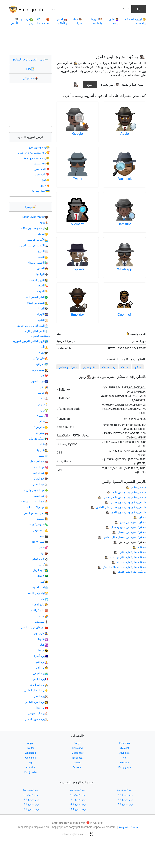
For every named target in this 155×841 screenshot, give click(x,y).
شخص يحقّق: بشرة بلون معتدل (125, 502)
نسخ (90, 84)
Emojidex (77, 314)
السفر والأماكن (62, 21)
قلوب (43, 547)
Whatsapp (124, 269)
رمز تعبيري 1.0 (30, 789)
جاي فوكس (40, 358)
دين (44, 398)
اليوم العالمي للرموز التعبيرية (30, 341)
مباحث (125, 367)
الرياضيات (41, 274)
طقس (43, 455)
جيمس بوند (40, 369)
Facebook (124, 178)
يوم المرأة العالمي (36, 702)
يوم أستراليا (40, 656)
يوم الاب (41, 667)
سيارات (42, 433)
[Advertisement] (77, 41)
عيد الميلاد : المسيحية (34, 501)
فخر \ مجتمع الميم (36, 513)
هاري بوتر (41, 633)
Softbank (124, 762)
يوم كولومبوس (38, 713)
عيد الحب (41, 467)
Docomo (77, 767)
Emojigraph (30, 9)
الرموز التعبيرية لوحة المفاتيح (30, 59)
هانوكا (43, 639)
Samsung (125, 223)
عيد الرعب (40, 473)
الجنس (42, 268)
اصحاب (42, 234)
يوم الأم (42, 662)
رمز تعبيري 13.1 (30, 804)
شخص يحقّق (136, 487)
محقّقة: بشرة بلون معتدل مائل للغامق (121, 567)
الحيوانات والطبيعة (95, 21)
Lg (30, 762)
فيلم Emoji (40, 541)
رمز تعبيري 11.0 (124, 794)
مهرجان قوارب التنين (34, 627)
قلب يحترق (41, 169)
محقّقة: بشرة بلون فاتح (130, 552)
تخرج (43, 352)
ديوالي (43, 404)
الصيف (42, 291)
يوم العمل (41, 696)
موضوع (30, 207)
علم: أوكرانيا (40, 190)
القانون (42, 320)
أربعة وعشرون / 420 (34, 228)
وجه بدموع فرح (39, 147)
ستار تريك (40, 427)
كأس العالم (40, 558)
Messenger (77, 752)
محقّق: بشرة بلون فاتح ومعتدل (126, 527)
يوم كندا (42, 707)
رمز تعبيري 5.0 (77, 794)
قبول (45, 180)
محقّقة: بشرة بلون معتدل (129, 562)
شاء (38, 21)
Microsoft (77, 223)
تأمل (44, 347)
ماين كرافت (39, 610)
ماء (44, 599)
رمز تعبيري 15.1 (30, 809)
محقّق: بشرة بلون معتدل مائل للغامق (122, 537)
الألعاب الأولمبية (37, 239)
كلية (44, 581)
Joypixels (77, 269)
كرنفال (42, 576)
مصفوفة (41, 622)
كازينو (43, 564)
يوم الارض (40, 673)
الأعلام (14, 21)
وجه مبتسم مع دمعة (36, 158)
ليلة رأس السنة (38, 593)
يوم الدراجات (39, 684)
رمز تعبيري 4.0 (30, 794)
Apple (124, 133)
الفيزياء (42, 314)
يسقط (43, 650)
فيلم (44, 536)
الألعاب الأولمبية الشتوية (33, 245)
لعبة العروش (39, 587)
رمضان (42, 415)
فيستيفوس (40, 530)
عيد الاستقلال (39, 461)
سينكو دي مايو (38, 438)
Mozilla (77, 762)
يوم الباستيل (39, 679)
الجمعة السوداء (38, 262)
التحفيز (42, 257)
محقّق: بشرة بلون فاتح (130, 522)
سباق (43, 421)
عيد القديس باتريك (36, 490)
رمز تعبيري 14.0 (77, 804)
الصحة (42, 285)
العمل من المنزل (37, 302)
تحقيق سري (89, 367)
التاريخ (43, 251)
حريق (44, 185)
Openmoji (124, 314)
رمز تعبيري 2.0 (77, 789)
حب (44, 375)
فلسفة (42, 518)
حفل (44, 387)
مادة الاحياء (40, 604)
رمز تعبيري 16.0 (77, 809)
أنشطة (45, 21)
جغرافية (42, 364)
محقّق (137, 367)
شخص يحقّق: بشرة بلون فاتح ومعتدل (122, 497)
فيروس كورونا (38, 524)
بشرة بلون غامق (68, 367)
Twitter (77, 178)
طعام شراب (77, 21)
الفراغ (43, 308)
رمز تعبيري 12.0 (30, 799)
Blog (30, 69)
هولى (43, 644)
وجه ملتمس (41, 163)
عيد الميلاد (40, 496)
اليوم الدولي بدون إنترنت (32, 325)
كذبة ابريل (40, 570)
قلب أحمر (42, 174)
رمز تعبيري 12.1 (77, 799)
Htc (124, 757)
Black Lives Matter (35, 217)
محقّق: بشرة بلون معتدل (129, 532)
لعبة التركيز (30, 78)
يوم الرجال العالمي (36, 690)
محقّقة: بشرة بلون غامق (129, 571)
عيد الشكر (40, 478)
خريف (43, 392)
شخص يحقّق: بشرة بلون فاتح (126, 492)
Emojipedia (30, 772)
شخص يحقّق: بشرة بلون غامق (126, 512)
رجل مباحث (108, 367)
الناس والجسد (114, 21)
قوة (44, 553)
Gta (44, 222)
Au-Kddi (30, 767)
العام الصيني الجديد (35, 297)
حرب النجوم (39, 381)
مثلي (43, 616)
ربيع (44, 410)
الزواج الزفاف (38, 280)
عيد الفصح (40, 484)
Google (77, 133)
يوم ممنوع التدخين (36, 719)
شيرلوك (42, 450)
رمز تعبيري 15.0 (124, 804)
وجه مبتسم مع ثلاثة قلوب (33, 152)
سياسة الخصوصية (129, 827)
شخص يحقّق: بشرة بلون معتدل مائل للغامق (118, 507)
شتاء (44, 444)
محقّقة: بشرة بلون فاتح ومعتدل (125, 557)
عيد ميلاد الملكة (37, 507)
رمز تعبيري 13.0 (124, 799)
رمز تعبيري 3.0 (124, 789)
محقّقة (139, 547)
